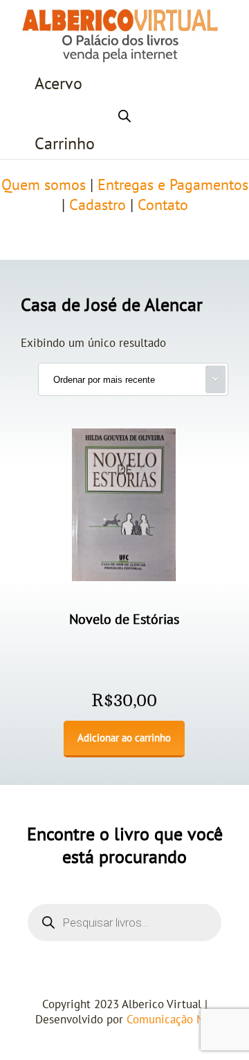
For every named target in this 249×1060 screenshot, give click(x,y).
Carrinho (65, 144)
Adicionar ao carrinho (124, 738)
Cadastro (97, 205)
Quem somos (43, 185)
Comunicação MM (170, 1020)
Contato (163, 205)
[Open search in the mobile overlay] (124, 114)
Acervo (58, 84)
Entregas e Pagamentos (173, 185)
